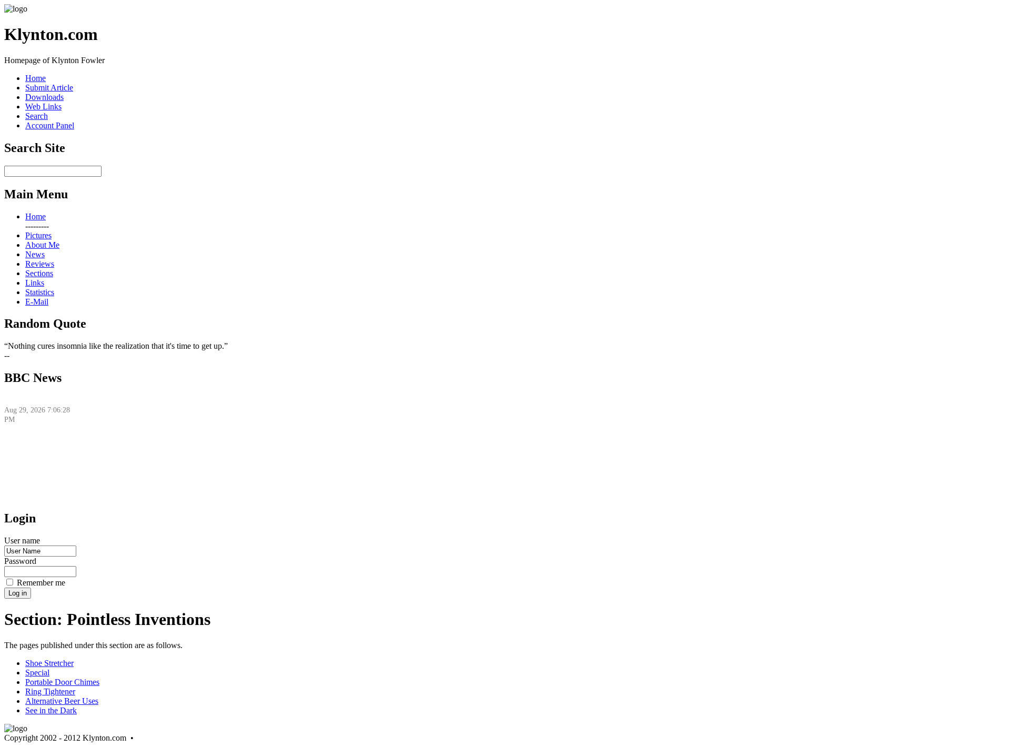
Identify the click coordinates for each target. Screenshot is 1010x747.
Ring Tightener (50, 691)
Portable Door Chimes (62, 682)
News (35, 254)
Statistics (39, 292)
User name (22, 540)
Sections (39, 273)
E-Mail (36, 301)
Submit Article (49, 87)
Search (36, 116)
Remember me (41, 582)
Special (37, 672)
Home (35, 78)
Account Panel (49, 125)
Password (20, 561)
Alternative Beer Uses (61, 700)
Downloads (44, 97)
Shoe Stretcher (49, 663)
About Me (42, 244)
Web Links (43, 106)
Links (34, 282)
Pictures (38, 235)
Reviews (39, 263)
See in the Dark (51, 710)
